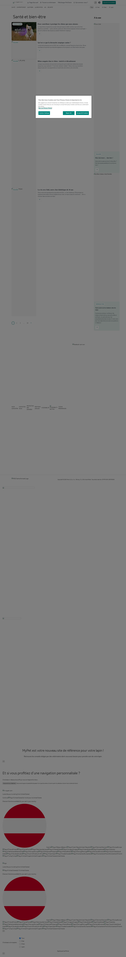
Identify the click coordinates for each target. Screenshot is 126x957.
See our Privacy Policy (45, 108)
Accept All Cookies (82, 113)
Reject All (69, 113)
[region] (63, 107)
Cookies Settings (44, 113)
